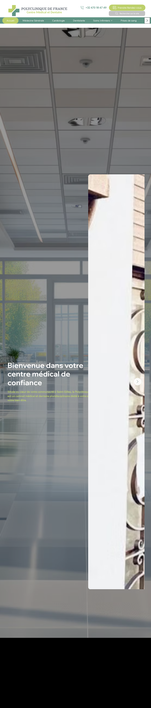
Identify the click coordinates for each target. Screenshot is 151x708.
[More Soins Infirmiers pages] (111, 20)
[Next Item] (137, 381)
